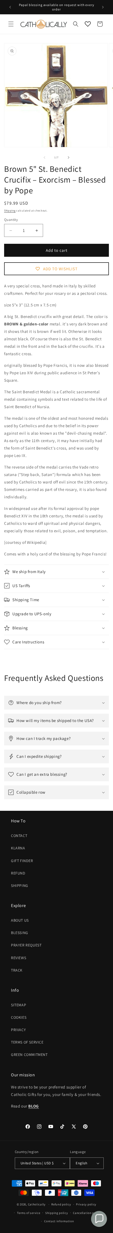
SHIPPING (19, 885)
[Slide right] (69, 157)
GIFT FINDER (22, 860)
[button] (11, 24)
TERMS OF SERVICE (27, 1042)
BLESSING (19, 932)
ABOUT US (20, 920)
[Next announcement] (103, 7)
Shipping (10, 210)
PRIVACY (18, 1029)
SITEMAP (18, 1004)
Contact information (59, 1221)
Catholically (37, 1204)
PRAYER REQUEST (26, 945)
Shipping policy (56, 1213)
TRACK (16, 970)
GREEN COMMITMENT (29, 1054)
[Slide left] (44, 157)
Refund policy (61, 1204)
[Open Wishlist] (88, 24)
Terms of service (28, 1213)
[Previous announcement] (10, 7)
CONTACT (19, 835)
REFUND (18, 873)
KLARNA (18, 848)
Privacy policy (86, 1204)
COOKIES (18, 1017)
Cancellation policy (87, 1213)
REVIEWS (18, 957)
